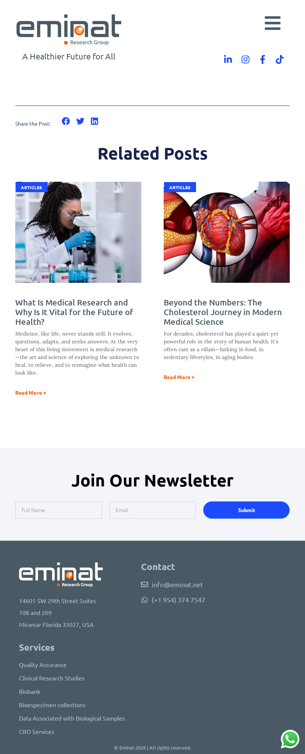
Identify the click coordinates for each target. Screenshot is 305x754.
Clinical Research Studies (51, 678)
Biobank (29, 691)
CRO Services (36, 731)
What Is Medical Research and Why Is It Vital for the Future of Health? (74, 312)
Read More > (30, 392)
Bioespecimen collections (52, 704)
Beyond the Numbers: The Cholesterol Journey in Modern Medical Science (223, 312)
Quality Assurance (43, 664)
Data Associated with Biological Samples (72, 718)
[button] (272, 23)
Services (37, 647)
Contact (158, 566)
